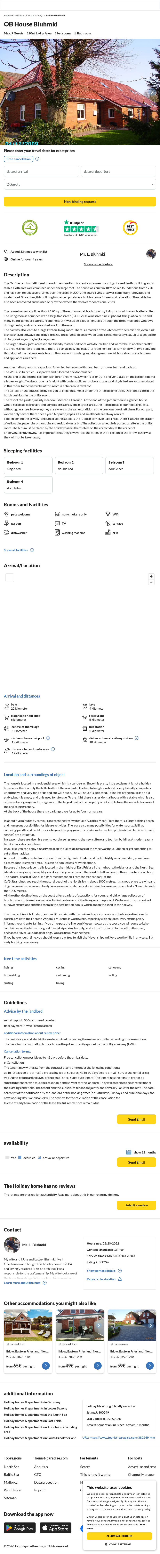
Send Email (136, 1119)
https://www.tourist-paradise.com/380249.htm (122, 1437)
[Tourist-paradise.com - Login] (136, 5)
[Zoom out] (151, 582)
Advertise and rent (142, 1467)
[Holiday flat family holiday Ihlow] (28, 1325)
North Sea (11, 1467)
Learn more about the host (22, 1282)
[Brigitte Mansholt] (80, 1325)
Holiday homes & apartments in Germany (32, 1402)
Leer (46, 914)
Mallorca (11, 1482)
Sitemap (10, 1498)
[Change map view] (10, 578)
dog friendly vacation (120, 1406)
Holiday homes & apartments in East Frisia (32, 1421)
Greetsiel (61, 914)
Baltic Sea (11, 1474)
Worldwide (12, 1490)
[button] (145, 5)
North (144, 867)
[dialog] (119, 1515)
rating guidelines (106, 1194)
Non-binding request (80, 201)
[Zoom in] (151, 576)
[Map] (80, 629)
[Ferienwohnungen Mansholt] (132, 1325)
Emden (84, 858)
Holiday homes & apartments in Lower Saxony (35, 1408)
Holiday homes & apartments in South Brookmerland (40, 1438)
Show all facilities (16, 550)
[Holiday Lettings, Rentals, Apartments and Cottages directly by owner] (6, 5)
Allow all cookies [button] (119, 1536)
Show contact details (98, 264)
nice (39, 839)
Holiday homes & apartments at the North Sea (35, 1414)
